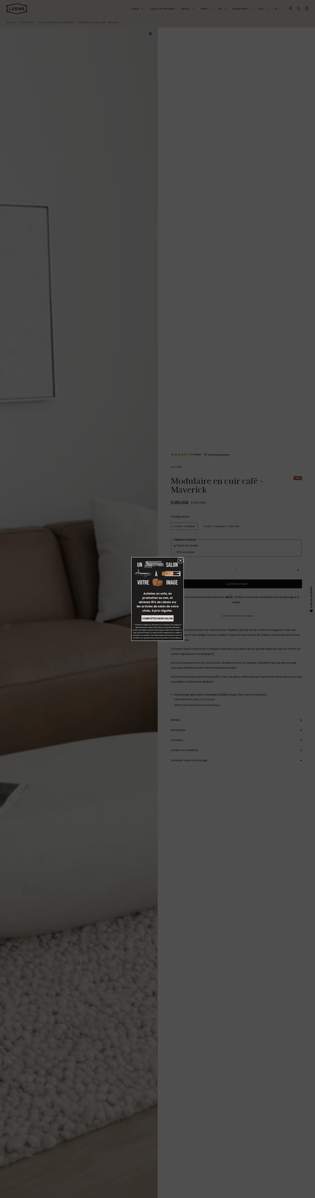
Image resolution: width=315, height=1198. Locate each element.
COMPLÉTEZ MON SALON (157, 618)
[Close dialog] (180, 560)
